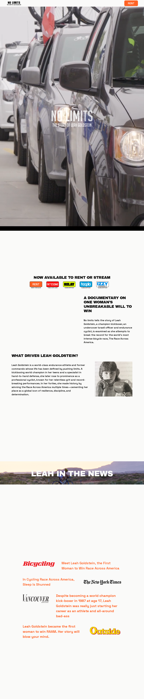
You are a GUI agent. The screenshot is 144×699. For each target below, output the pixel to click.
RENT (131, 3)
